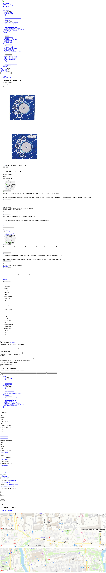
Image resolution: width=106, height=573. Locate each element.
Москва (1, 530)
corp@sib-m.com (3, 71)
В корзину (6, 231)
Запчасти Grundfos (7, 4)
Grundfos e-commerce (13, 484)
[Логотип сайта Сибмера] (3, 1)
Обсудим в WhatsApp (13, 372)
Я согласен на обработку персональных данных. (12, 354)
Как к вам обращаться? (5, 351)
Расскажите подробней (32, 358)
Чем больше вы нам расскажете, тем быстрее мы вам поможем (13, 358)
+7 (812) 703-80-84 (4, 438)
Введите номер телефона (5, 352)
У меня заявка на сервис (51, 372)
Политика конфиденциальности (7, 486)
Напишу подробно (21, 372)
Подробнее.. (5, 212)
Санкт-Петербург (3, 548)
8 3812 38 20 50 (3, 69)
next (7, 166)
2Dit (9, 482)
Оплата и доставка (7, 31)
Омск (1, 513)
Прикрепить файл (19, 360)
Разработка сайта (4, 482)
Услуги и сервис (6, 20)
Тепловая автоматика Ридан (9, 5)
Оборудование (6, 10)
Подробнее (54, 497)
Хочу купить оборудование (31, 372)
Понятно (2, 500)
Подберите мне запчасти (41, 372)
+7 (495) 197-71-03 (8, 234)
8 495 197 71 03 (3, 68)
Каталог (4, 34)
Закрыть (9, 191)
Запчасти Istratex (6, 9)
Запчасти (5, 19)
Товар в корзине (12, 231)
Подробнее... (5, 225)
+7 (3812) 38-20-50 (4, 436)
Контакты (5, 32)
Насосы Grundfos (6, 3)
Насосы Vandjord (6, 6)
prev (4, 166)
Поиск (2, 495)
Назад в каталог (3, 336)
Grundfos (7, 484)
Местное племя (12, 480)
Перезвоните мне (4, 372)
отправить (3, 364)
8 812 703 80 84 (3, 70)
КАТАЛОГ (12, 342)
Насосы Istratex (6, 7)
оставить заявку (9, 364)
